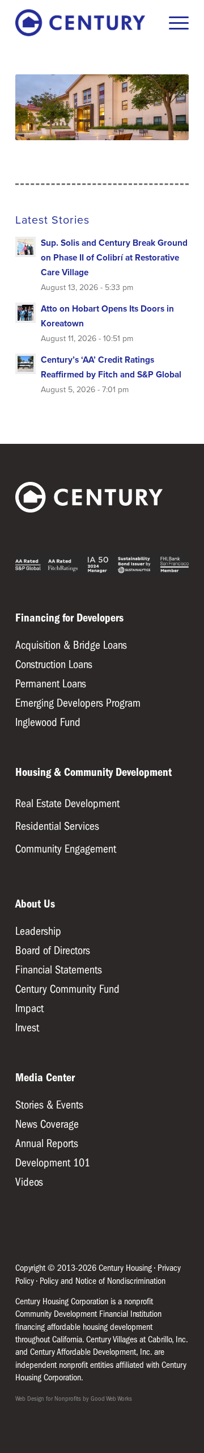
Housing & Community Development (93, 772)
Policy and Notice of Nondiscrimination (102, 1281)
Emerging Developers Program (78, 702)
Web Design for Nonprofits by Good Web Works (73, 1398)
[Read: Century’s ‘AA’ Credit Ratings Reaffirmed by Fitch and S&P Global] (25, 364)
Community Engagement (65, 848)
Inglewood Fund (47, 722)
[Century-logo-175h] (84, 22)
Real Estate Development (67, 803)
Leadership (38, 931)
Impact (29, 1008)
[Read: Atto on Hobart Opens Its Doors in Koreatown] (25, 313)
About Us (35, 903)
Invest (27, 1027)
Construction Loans (53, 664)
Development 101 (52, 1162)
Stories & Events (49, 1104)
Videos (29, 1182)
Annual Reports (46, 1143)
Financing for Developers (69, 617)
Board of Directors (52, 950)
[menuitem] (173, 22)
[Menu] (173, 22)
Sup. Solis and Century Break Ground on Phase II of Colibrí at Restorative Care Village (114, 257)
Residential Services (57, 826)
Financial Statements (58, 969)
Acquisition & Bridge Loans (71, 645)
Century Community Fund (67, 989)
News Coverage (47, 1124)
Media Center (45, 1077)
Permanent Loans (50, 683)
